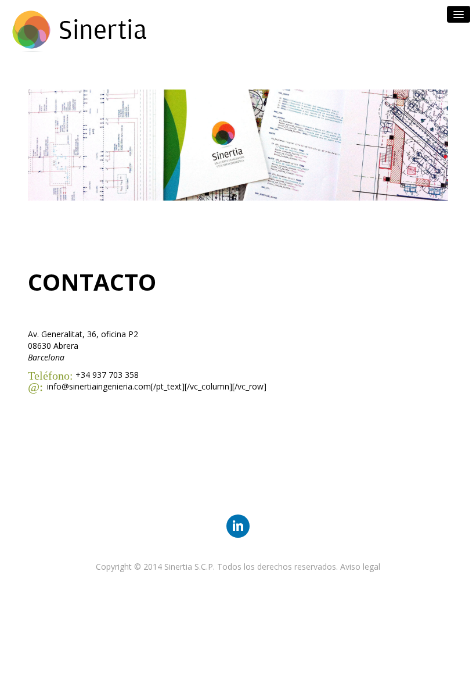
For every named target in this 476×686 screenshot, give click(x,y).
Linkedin (238, 525)
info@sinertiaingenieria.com (99, 386)
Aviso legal (360, 566)
